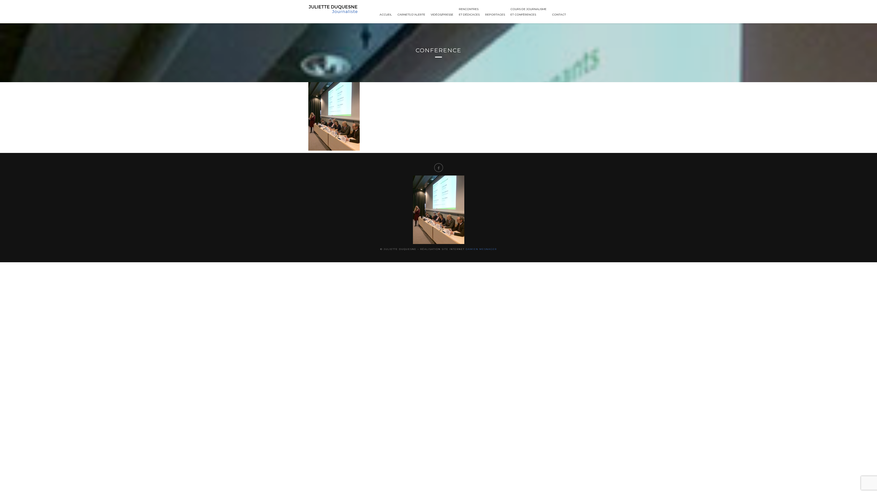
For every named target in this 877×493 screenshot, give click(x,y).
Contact (559, 14)
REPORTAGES (495, 14)
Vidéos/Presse (442, 14)
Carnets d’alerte (411, 14)
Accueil (386, 14)
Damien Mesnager (481, 249)
